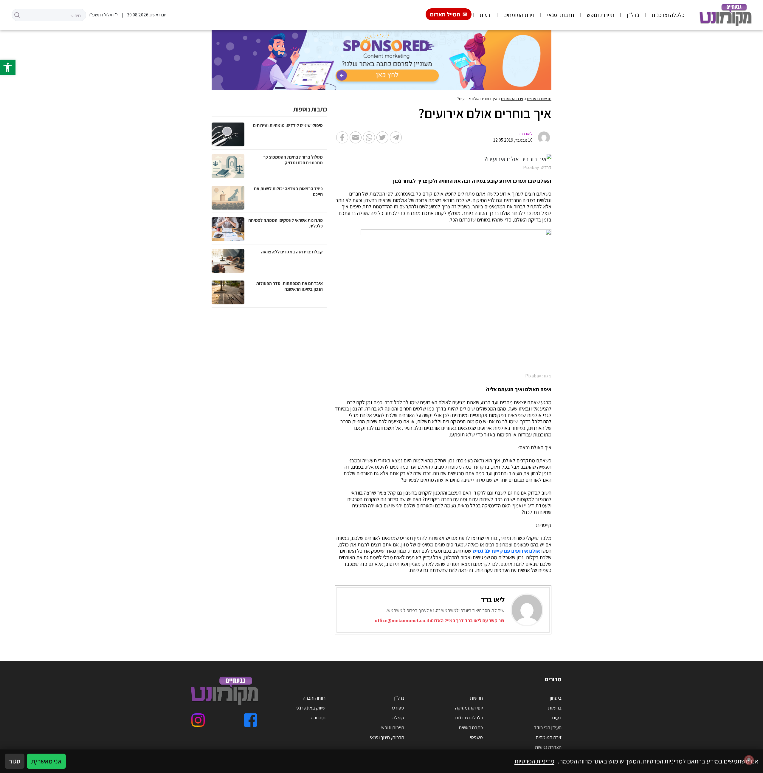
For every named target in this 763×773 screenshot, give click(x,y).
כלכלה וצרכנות (668, 15)
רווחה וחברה (314, 698)
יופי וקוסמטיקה (469, 707)
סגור (14, 761)
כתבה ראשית (471, 727)
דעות (485, 15)
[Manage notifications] (749, 760)
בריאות (555, 707)
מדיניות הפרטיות (534, 761)
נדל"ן (633, 15)
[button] (7, 67)
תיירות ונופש (600, 15)
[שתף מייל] (356, 137)
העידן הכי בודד (548, 727)
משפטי (476, 737)
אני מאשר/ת (46, 761)
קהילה (398, 717)
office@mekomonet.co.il (402, 620)
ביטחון (556, 698)
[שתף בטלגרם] (396, 137)
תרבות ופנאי (560, 15)
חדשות (476, 698)
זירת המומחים (518, 15)
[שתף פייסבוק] (342, 137)
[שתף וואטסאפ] (369, 137)
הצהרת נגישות (548, 747)
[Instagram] (198, 720)
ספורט (398, 707)
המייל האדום (445, 14)
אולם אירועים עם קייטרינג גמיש (506, 551)
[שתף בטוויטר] (382, 137)
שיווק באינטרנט (310, 707)
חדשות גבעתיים (539, 98)
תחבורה (318, 717)
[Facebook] (250, 720)
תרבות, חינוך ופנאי (387, 737)
